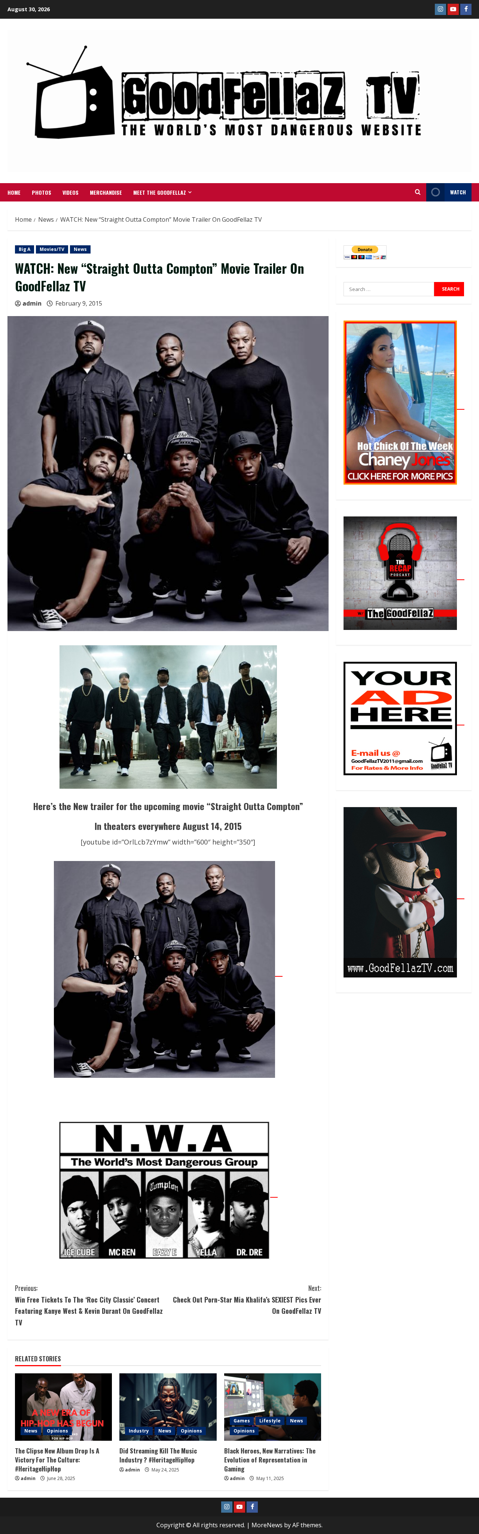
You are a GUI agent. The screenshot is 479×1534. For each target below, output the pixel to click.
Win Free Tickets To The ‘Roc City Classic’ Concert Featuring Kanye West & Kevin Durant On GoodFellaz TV (89, 1305)
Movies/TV (52, 249)
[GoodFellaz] (404, 894)
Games (242, 1421)
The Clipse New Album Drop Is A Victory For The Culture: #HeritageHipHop (57, 1459)
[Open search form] (418, 192)
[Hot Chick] (404, 405)
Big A (24, 249)
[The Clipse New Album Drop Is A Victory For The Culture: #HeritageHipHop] (63, 1407)
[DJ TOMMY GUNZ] (453, 9)
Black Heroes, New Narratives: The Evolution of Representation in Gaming (269, 1459)
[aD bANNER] (404, 720)
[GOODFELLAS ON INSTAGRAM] (440, 9)
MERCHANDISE (106, 192)
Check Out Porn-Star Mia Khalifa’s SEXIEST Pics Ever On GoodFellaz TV (247, 1299)
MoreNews (267, 1525)
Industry (139, 1431)
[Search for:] (389, 289)
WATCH (458, 192)
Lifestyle (270, 1421)
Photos (41, 192)
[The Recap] (404, 575)
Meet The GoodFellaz (159, 192)
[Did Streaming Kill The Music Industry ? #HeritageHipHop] (167, 1407)
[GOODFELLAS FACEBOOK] (466, 9)
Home (14, 192)
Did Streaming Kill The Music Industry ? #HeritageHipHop (158, 1455)
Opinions (57, 1431)
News (80, 249)
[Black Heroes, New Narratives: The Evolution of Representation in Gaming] (272, 1407)
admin (32, 303)
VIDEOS (70, 192)
